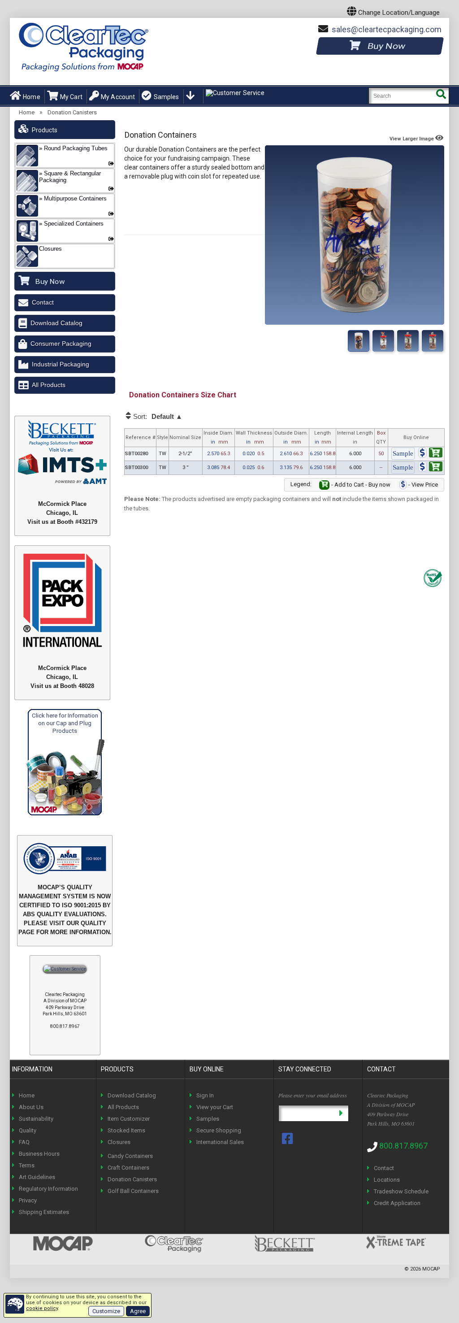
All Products (48, 384)
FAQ (24, 1142)
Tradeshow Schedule (401, 1191)
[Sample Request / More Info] (403, 454)
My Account (118, 96)
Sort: (156, 417)
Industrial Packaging (60, 364)
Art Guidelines (37, 1177)
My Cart (71, 96)
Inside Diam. (219, 437)
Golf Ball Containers (133, 1191)
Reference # (141, 437)
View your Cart (214, 1107)
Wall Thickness (254, 437)
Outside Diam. (291, 437)
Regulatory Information (48, 1188)
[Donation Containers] (358, 341)
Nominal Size (185, 437)
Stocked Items (126, 1130)
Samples (166, 96)
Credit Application (397, 1203)
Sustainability (36, 1118)
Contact (43, 302)
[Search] (441, 96)
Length (322, 437)
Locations (387, 1179)
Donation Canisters (72, 112)
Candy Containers (130, 1156)
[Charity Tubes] (408, 341)
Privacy (28, 1200)
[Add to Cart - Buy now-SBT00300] (430, 468)
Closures (119, 1142)
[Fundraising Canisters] (383, 341)
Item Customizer (129, 1118)
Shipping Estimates (44, 1212)
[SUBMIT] (340, 1113)
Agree (138, 1311)
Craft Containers (128, 1167)
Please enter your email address (312, 1095)
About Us (31, 1107)
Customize (106, 1311)
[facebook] (288, 1138)
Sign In (205, 1095)
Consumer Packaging (60, 343)
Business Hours (39, 1153)
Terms (27, 1165)
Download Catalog (56, 322)
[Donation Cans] (432, 341)
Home (31, 96)
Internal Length (355, 437)
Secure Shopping (218, 1130)
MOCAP (431, 1269)
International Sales (220, 1142)
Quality (27, 1130)
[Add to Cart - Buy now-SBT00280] (430, 454)
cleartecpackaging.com (387, 29)
